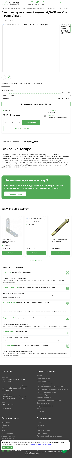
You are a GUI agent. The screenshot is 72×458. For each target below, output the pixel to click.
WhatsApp (6, 428)
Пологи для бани (43, 381)
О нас (39, 422)
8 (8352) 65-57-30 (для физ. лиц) (14, 396)
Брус (39, 409)
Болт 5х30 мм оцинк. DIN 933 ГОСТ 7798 (59, 240)
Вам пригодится (30, 142)
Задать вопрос (15, 194)
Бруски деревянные (45, 406)
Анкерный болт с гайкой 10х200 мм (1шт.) (35, 240)
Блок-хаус (41, 411)
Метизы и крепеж (64, 98)
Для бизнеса (42, 433)
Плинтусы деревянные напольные (50, 387)
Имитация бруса (43, 395)
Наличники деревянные (46, 392)
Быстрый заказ (22, 129)
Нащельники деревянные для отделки (52, 389)
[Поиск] (56, 3)
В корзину (31, 122)
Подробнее (6, 86)
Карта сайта (6, 408)
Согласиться (7, 447)
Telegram (5, 425)
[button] (30, 260)
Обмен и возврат (43, 431)
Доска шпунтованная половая (49, 400)
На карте (24, 386)
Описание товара (11, 142)
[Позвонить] (61, 3)
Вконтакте (6, 422)
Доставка (40, 428)
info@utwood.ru (8, 404)
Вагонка (40, 376)
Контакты (41, 425)
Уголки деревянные (45, 384)
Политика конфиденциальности (49, 436)
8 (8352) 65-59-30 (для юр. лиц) (14, 398)
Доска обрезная (43, 403)
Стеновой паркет (44, 378)
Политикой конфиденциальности (39, 444)
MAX (3, 431)
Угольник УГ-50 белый (10, 222)
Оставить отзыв (8, 439)
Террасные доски (44, 397)
